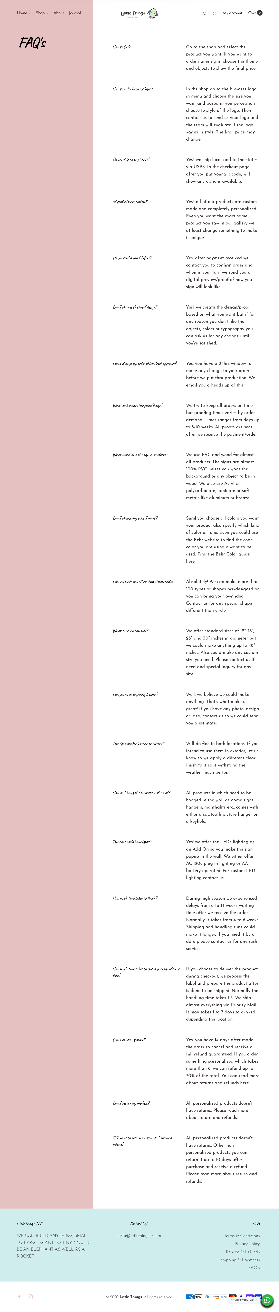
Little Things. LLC (29, 1223)
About (59, 13)
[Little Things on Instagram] (30, 1296)
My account (232, 13)
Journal (75, 13)
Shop (40, 13)
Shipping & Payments (240, 1260)
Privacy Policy (247, 1244)
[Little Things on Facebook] (19, 1296)
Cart (254, 13)
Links (256, 1223)
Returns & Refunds (243, 1252)
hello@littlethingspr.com (139, 1236)
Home (22, 13)
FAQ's (254, 1268)
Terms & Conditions (242, 1236)
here (190, 561)
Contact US (138, 1223)
